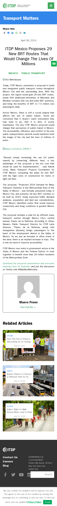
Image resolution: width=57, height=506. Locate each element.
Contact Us (10, 457)
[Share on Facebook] (8, 32)
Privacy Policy (34, 502)
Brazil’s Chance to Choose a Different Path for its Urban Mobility (19, 377)
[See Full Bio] (35, 307)
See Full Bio (26, 307)
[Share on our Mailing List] (24, 32)
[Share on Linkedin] (12, 32)
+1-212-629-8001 (35, 460)
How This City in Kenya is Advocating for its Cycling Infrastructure (19, 342)
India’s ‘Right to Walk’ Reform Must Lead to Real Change (19, 412)
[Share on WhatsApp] (16, 32)
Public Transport (33, 73)
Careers (8, 461)
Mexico (13, 73)
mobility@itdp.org (35, 457)
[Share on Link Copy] (20, 32)
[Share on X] (4, 32)
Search (48, 474)
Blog (6, 465)
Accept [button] (47, 502)
